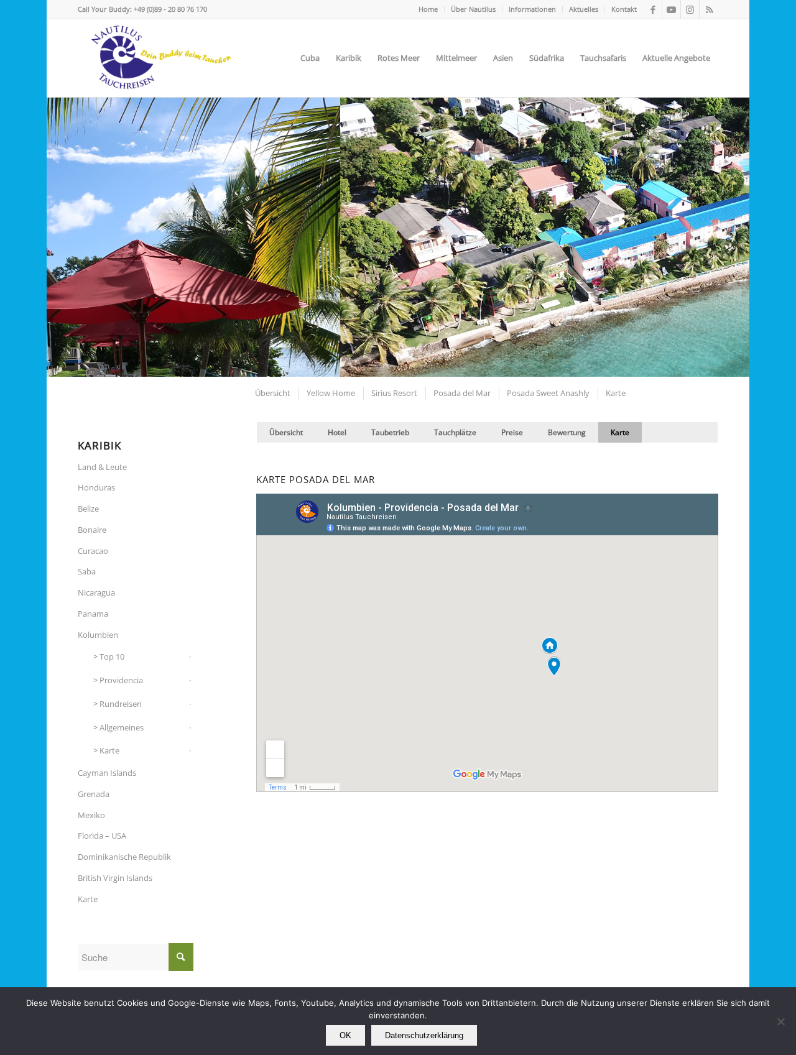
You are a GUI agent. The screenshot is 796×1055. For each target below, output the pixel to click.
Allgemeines (122, 727)
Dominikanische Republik (124, 856)
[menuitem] (428, 9)
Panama (93, 613)
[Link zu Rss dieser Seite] (709, 9)
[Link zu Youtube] (671, 9)
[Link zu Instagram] (690, 9)
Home (428, 9)
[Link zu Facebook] (653, 9)
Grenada (93, 793)
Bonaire (92, 529)
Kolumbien (98, 634)
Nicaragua (96, 592)
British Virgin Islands (115, 877)
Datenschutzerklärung (424, 1035)
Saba (87, 571)
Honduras (96, 487)
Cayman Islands (107, 772)
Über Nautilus (473, 9)
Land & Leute (102, 466)
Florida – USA (102, 835)
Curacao (93, 550)
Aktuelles (583, 9)
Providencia (121, 680)
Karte (109, 750)
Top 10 (112, 656)
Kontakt (624, 9)
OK (345, 1035)
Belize (88, 508)
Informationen (532, 9)
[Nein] (780, 1021)
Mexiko (91, 815)
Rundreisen (121, 703)
